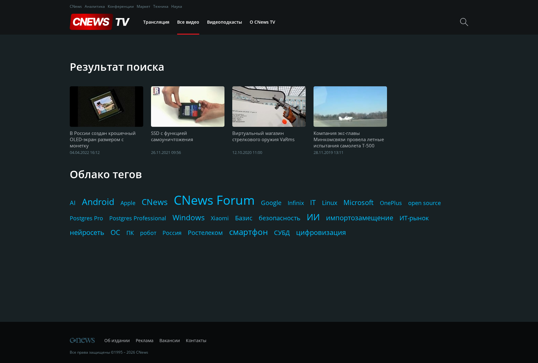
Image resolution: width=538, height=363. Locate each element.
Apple (127, 203)
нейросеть (87, 232)
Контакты (196, 340)
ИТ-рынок (414, 218)
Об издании (117, 340)
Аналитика (95, 6)
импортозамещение (359, 217)
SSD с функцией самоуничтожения (172, 136)
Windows (188, 217)
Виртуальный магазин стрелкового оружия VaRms (263, 136)
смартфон (248, 231)
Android (98, 202)
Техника (160, 6)
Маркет (143, 6)
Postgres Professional (137, 218)
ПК (130, 232)
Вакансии (169, 340)
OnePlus (391, 203)
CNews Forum (214, 199)
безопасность (279, 218)
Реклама (144, 340)
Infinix (296, 203)
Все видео (188, 22)
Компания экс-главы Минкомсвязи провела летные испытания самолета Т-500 (349, 139)
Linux (329, 202)
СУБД (282, 232)
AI (73, 202)
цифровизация (321, 232)
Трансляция (156, 22)
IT (313, 202)
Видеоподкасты (224, 22)
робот (148, 232)
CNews (76, 6)
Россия (172, 232)
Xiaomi (220, 218)
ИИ (313, 217)
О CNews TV (262, 22)
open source (424, 203)
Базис (243, 218)
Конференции (121, 6)
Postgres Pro (86, 218)
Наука (176, 6)
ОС (115, 232)
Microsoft (358, 202)
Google (271, 202)
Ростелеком (205, 232)
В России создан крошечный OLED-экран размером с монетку (103, 139)
